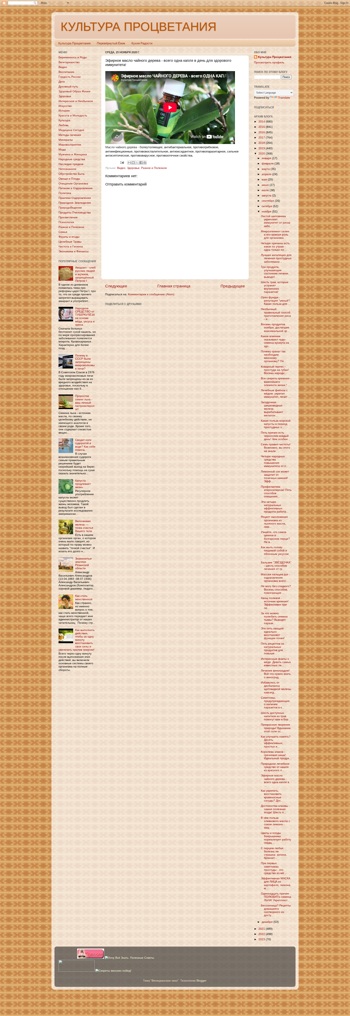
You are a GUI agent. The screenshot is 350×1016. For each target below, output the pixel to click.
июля (266, 190)
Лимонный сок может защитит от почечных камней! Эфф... (275, 476)
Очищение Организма (73, 183)
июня (266, 185)
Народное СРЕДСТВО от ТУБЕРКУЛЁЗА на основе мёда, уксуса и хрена (85, 316)
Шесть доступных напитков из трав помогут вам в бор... (276, 716)
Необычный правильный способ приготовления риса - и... (276, 314)
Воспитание (66, 72)
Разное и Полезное (154, 168)
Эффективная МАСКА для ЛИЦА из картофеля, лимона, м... (276, 883)
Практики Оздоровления (75, 197)
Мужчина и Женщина (73, 154)
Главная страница (173, 286)
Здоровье (133, 168)
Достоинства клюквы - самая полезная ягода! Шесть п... (275, 809)
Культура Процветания (74, 43)
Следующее (116, 286)
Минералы (66, 139)
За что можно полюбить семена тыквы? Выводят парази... (274, 618)
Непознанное (67, 169)
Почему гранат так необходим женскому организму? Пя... (273, 356)
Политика (65, 193)
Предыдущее (233, 286)
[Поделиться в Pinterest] (145, 163)
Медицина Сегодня (71, 130)
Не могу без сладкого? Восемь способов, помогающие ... (276, 589)
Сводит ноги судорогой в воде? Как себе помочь (85, 444)
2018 (262, 142)
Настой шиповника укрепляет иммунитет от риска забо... (275, 221)
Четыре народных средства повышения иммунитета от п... (274, 461)
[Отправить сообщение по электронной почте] (122, 162)
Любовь (64, 125)
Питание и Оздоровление (76, 188)
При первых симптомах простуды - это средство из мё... (273, 868)
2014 (262, 121)
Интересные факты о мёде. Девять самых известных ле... (276, 662)
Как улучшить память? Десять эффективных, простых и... (275, 741)
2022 (262, 934)
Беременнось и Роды (73, 57)
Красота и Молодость (73, 115)
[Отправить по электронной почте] (129, 163)
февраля (268, 163)
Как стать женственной (83, 597)
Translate (284, 97)
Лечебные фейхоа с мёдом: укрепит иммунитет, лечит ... (275, 393)
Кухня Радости (141, 43)
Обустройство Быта (71, 173)
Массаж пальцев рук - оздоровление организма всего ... (275, 577)
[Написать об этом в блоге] (133, 163)
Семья (63, 231)
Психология (66, 222)
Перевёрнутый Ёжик (111, 43)
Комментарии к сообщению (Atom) (151, 294)
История (64, 110)
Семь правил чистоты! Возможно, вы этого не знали (275, 447)
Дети (62, 81)
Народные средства (72, 159)
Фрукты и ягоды (69, 236)
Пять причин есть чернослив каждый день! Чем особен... (275, 436)
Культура (64, 120)
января (267, 158)
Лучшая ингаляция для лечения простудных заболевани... (276, 258)
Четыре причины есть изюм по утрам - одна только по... (275, 246)
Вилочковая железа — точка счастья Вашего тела (84, 526)
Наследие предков (71, 164)
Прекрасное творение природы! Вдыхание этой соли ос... (276, 728)
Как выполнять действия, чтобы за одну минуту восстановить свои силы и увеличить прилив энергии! (77, 640)
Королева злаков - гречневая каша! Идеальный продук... (276, 755)
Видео (121, 168)
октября (267, 206)
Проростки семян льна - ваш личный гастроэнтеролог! (84, 402)
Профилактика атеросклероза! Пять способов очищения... (276, 491)
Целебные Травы (70, 241)
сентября (268, 200)
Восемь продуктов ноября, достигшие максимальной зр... (275, 327)
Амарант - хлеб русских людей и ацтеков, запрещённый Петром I (85, 274)
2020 (262, 153)
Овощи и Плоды (69, 178)
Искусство (65, 106)
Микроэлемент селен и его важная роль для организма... (275, 234)
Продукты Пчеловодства (75, 212)
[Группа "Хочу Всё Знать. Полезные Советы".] (129, 957)
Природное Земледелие (75, 202)
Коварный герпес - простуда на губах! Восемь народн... (275, 370)
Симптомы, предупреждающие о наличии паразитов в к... (275, 702)
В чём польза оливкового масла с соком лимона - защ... (275, 822)
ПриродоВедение (70, 207)
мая (265, 179)
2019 (262, 148)
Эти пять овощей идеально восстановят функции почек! (273, 633)
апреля (267, 174)
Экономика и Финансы (74, 251)
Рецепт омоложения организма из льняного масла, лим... (274, 521)
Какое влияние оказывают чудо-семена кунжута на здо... (275, 341)
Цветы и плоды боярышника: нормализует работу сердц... (276, 838)
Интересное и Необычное (76, 101)
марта (266, 169)
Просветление (68, 217)
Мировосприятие (70, 144)
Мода (62, 149)
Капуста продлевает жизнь (83, 484)
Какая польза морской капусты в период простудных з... (275, 424)
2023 (262, 939)
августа (267, 195)
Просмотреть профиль (269, 62)
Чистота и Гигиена (71, 246)
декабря (267, 921)
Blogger (201, 980)
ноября (267, 211)
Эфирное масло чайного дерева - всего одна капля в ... (275, 780)
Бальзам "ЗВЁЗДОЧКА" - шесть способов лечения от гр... (276, 565)
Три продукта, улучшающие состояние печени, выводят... (275, 271)
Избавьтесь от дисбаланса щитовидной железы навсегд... (276, 687)
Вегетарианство (69, 62)
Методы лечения (70, 134)
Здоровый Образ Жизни (74, 91)
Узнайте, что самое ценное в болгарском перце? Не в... (275, 537)
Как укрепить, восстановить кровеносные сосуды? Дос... (272, 795)
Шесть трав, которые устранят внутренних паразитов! (274, 287)
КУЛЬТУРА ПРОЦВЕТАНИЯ (138, 26)
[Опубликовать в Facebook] (141, 163)
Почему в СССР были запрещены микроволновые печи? (85, 362)
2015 (262, 126)
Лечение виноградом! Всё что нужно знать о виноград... (276, 674)
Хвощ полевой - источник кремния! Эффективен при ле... (275, 603)
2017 (262, 137)
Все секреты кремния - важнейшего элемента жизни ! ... (276, 381)
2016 (262, 132)
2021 (262, 928)
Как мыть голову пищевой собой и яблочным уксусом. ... (275, 552)
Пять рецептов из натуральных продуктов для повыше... (272, 648)
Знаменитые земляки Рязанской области (83, 563)
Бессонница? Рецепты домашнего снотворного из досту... (276, 910)
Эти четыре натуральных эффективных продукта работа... (274, 506)
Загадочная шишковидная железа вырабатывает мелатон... (272, 409)
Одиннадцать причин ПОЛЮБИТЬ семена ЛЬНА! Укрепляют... (276, 897)
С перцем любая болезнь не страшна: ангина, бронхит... (274, 853)
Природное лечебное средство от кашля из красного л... (275, 767)
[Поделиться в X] (137, 163)
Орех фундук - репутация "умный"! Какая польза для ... (275, 300)
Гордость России (70, 76)
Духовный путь (68, 86)
